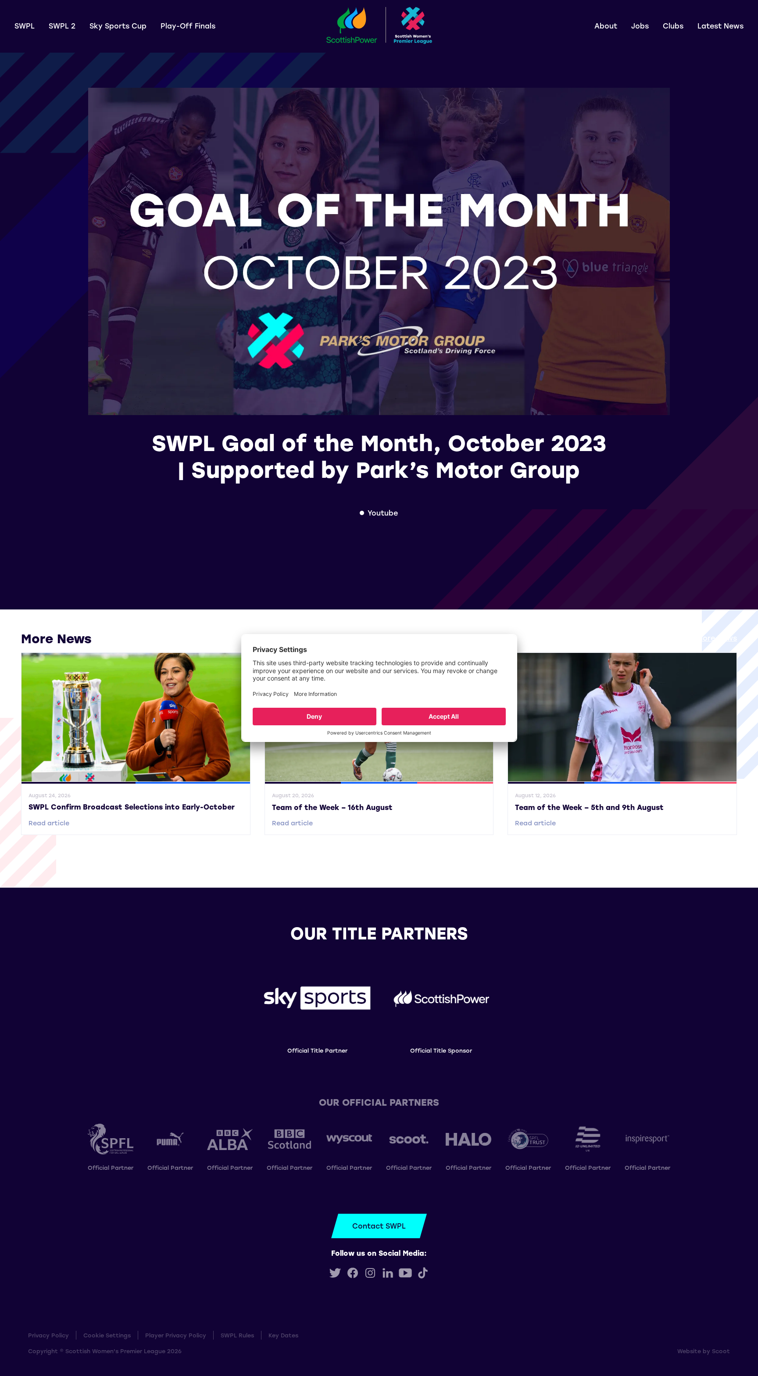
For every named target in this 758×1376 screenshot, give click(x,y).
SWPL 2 (62, 25)
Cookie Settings (107, 1335)
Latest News (720, 25)
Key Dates (283, 1335)
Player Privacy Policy (175, 1335)
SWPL (24, 25)
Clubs (673, 25)
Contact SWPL (379, 1225)
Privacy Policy (48, 1335)
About (605, 25)
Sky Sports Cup (118, 25)
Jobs (640, 25)
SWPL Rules (237, 1335)
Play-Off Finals (188, 25)
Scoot (721, 1350)
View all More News (702, 637)
